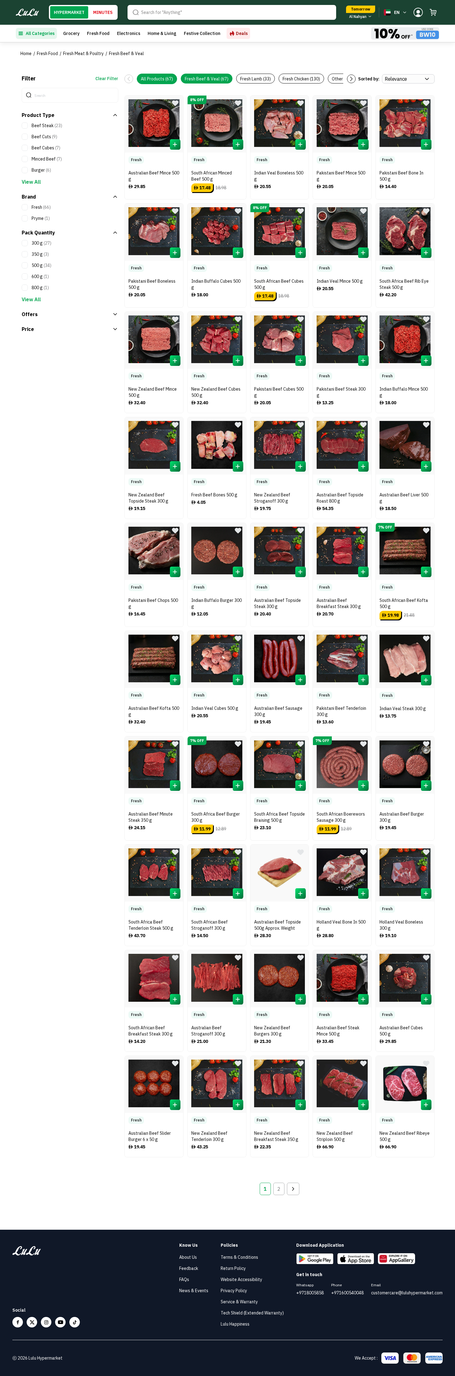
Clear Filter (106, 78)
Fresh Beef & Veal (126, 53)
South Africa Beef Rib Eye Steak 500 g (404, 284)
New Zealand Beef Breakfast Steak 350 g (276, 1136)
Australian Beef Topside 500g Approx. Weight (277, 925)
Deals (242, 33)
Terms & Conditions (239, 1257)
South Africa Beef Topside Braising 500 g (279, 817)
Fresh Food (98, 33)
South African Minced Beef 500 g (211, 176)
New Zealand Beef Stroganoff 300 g (272, 498)
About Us (188, 1257)
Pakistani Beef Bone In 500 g (401, 176)
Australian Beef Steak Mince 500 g (338, 1031)
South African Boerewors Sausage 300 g (341, 817)
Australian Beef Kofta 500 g (153, 711)
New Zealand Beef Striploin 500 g (335, 1136)
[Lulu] (27, 12)
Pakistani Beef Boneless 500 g (152, 284)
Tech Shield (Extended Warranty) (252, 1313)
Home (26, 53)
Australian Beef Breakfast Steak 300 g (339, 603)
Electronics (128, 33)
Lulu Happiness (235, 1324)
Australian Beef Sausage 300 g (278, 711)
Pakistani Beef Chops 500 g (153, 603)
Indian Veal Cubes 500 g (214, 708)
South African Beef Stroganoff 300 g (209, 925)
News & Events (193, 1290)
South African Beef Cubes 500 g (279, 284)
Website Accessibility (241, 1279)
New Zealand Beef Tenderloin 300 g (209, 1136)
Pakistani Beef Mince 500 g (341, 176)
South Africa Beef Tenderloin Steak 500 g (150, 925)
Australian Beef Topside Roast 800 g (340, 498)
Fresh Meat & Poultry (83, 53)
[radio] (69, 12)
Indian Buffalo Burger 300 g (216, 603)
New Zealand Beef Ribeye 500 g (404, 1136)
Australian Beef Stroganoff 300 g (208, 1031)
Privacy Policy (234, 1290)
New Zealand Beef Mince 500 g (152, 392)
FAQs (184, 1279)
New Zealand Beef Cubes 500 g (215, 392)
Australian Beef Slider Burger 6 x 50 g (149, 1136)
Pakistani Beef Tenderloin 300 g (341, 711)
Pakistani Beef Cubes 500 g (279, 392)
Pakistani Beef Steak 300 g (341, 392)
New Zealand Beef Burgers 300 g (272, 1031)
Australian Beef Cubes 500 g (401, 1031)
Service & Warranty (239, 1302)
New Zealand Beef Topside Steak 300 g (148, 498)
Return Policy (233, 1268)
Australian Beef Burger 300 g (401, 817)
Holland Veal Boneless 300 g (401, 925)
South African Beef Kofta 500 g (403, 603)
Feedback (188, 1268)
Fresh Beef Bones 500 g (214, 495)
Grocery (71, 33)
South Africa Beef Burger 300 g (215, 817)
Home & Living (162, 33)
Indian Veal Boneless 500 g (278, 176)
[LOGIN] (418, 12)
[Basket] (433, 12)
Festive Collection (202, 33)
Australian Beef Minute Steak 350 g (150, 817)
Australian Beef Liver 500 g (403, 498)
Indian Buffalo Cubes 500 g (215, 284)
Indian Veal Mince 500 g (340, 281)
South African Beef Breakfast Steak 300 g (150, 1031)
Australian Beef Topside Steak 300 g (277, 603)
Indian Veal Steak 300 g (402, 708)
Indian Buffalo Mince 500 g (403, 392)
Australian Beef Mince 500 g (153, 176)
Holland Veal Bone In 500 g (341, 925)
